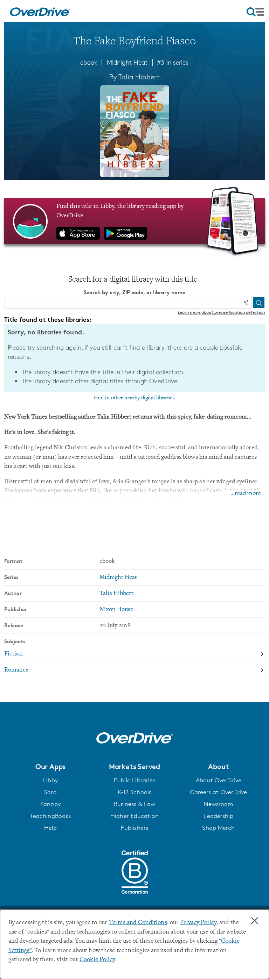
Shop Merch (218, 827)
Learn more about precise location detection (221, 312)
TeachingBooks (50, 815)
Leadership (218, 815)
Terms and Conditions (138, 923)
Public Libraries (135, 780)
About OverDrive (218, 780)
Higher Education (134, 815)
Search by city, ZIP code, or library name (134, 292)
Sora (50, 792)
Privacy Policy (198, 923)
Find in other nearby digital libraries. (134, 398)
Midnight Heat (127, 62)
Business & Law (135, 803)
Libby (50, 780)
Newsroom (219, 803)
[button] (50, 766)
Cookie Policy (97, 960)
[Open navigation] (255, 12)
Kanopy (50, 803)
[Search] (258, 302)
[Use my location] (245, 302)
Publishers (134, 827)
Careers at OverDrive (218, 792)
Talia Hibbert (139, 77)
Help (50, 827)
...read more (245, 494)
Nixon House (116, 610)
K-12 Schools (134, 792)
